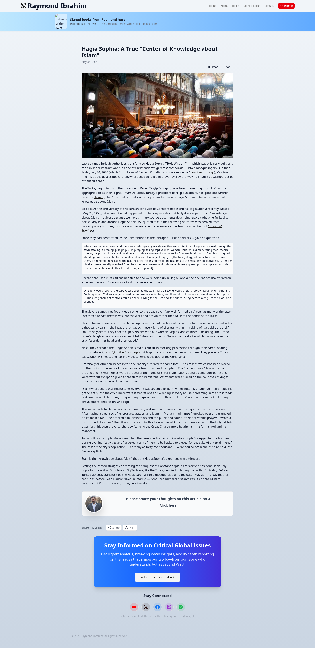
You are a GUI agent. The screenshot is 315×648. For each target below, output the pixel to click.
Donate (288, 5)
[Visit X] (145, 607)
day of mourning (201, 172)
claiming (99, 197)
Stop (227, 67)
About (224, 5)
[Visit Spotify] (180, 607)
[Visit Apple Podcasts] (169, 607)
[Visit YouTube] (134, 607)
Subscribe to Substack (157, 577)
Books (235, 5)
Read (215, 67)
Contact (269, 5)
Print (132, 527)
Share (116, 527)
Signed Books (252, 5)
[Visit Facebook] (157, 607)
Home (212, 5)
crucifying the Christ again (123, 352)
